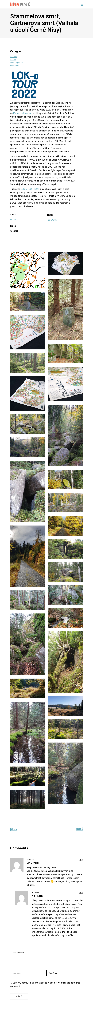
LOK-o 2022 (29, 189)
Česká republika (16, 62)
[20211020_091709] (65, 435)
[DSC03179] (65, 263)
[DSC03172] (27, 393)
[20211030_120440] (65, 729)
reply (81, 860)
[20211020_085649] (27, 363)
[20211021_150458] (65, 525)
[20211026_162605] (27, 644)
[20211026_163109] (65, 662)
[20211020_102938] (27, 424)
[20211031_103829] (65, 773)
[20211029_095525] (27, 688)
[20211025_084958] (27, 600)
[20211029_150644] (27, 732)
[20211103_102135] (27, 776)
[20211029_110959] (27, 301)
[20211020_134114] (65, 502)
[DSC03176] (27, 332)
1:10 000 (13, 57)
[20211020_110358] (27, 491)
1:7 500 (13, 60)
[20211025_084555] (65, 595)
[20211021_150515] (27, 556)
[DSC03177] (65, 384)
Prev (13, 828)
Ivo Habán (14, 65)
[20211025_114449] (65, 618)
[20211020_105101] (27, 447)
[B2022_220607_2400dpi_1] (27, 270)
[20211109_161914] (27, 799)
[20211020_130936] (65, 479)
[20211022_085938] (65, 572)
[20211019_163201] (65, 353)
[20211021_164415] (65, 549)
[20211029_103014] (65, 706)
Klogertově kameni (22, 113)
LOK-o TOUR (52, 220)
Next (79, 828)
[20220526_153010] (65, 309)
